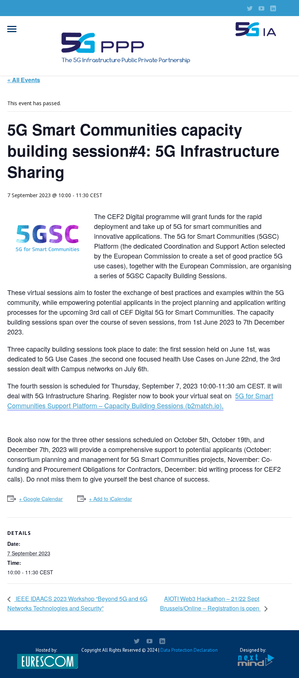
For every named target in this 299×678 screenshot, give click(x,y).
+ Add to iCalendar (110, 498)
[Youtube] (261, 8)
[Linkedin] (273, 8)
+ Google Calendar (41, 498)
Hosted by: (46, 650)
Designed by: (253, 650)
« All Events (23, 80)
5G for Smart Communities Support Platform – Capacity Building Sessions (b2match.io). (140, 400)
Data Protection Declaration (189, 650)
